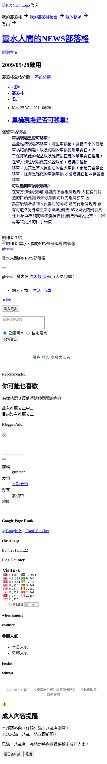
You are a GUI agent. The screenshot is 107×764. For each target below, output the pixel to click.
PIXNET (23, 690)
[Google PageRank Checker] (25, 531)
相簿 (16, 87)
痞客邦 (35, 276)
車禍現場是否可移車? (40, 120)
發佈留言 (10, 339)
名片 (16, 99)
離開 (28, 754)
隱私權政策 (88, 690)
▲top (6, 299)
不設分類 (43, 77)
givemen (8, 248)
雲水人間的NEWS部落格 (45, 38)
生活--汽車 (42, 290)
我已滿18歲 (12, 754)
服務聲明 (53, 695)
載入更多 (10, 309)
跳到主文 (10, 52)
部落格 (18, 93)
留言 (46, 276)
